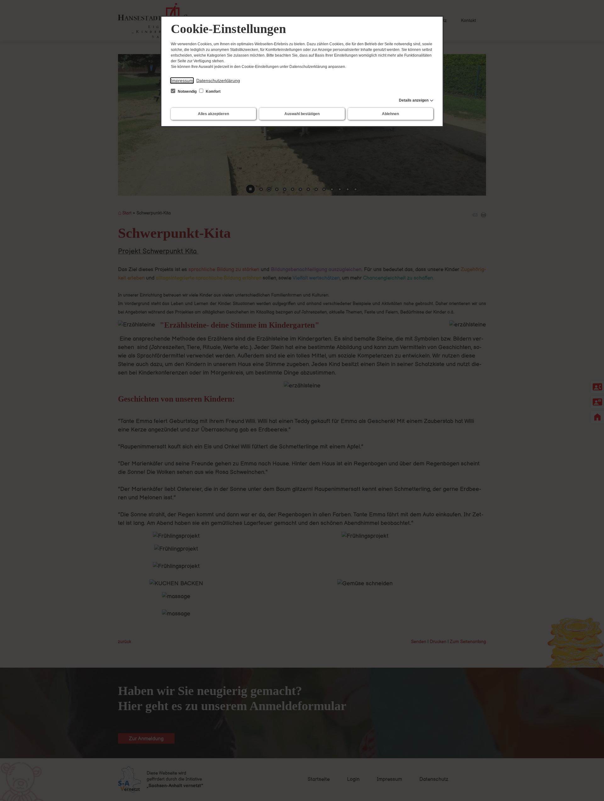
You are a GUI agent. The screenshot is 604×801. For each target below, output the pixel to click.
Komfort (213, 91)
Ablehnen (390, 114)
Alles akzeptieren (213, 114)
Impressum (182, 80)
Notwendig (187, 91)
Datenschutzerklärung (218, 80)
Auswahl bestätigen (302, 114)
